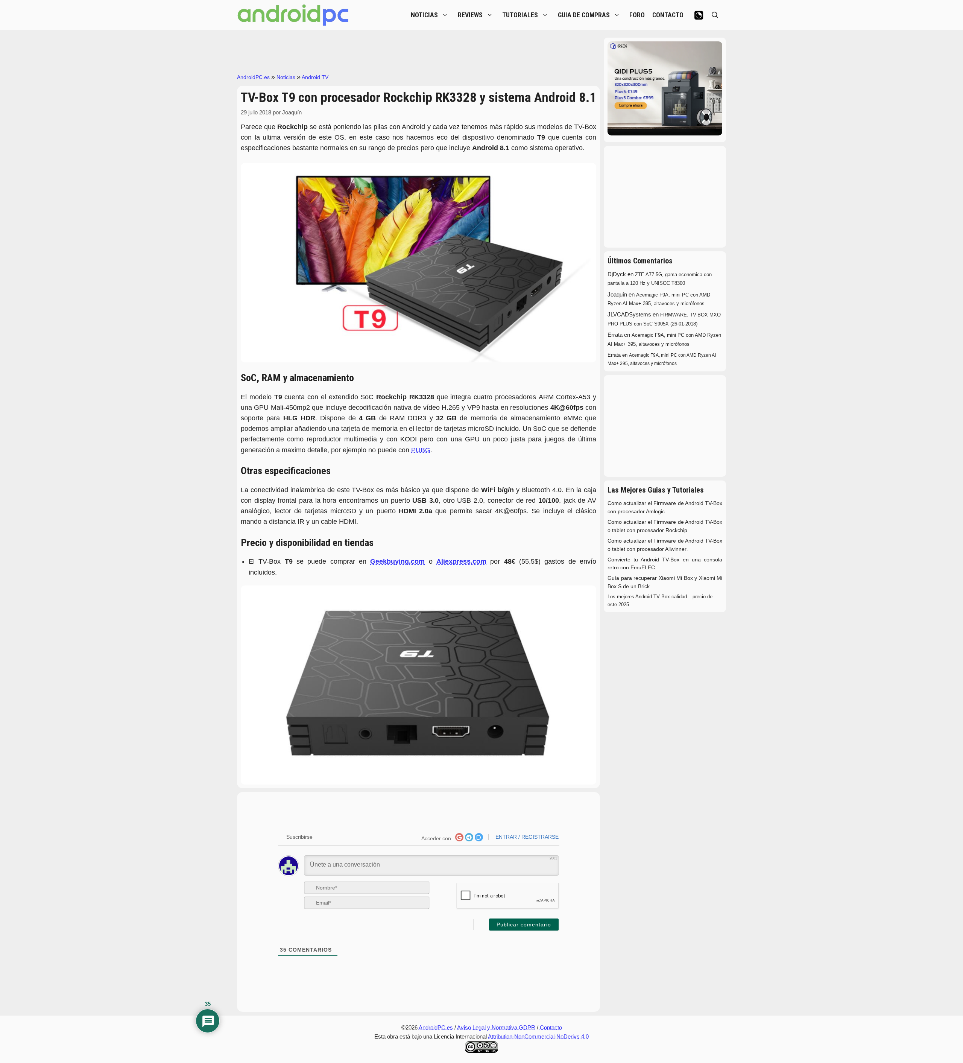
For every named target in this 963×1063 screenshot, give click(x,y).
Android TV (315, 77)
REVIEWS (470, 15)
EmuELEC (642, 567)
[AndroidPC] (293, 15)
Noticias (285, 77)
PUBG (420, 450)
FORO (637, 15)
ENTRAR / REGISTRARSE (526, 837)
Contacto (551, 1027)
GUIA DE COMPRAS (584, 15)
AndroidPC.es (253, 77)
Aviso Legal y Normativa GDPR (496, 1027)
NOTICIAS (424, 15)
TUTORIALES (520, 15)
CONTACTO (668, 15)
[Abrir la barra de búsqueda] (715, 15)
